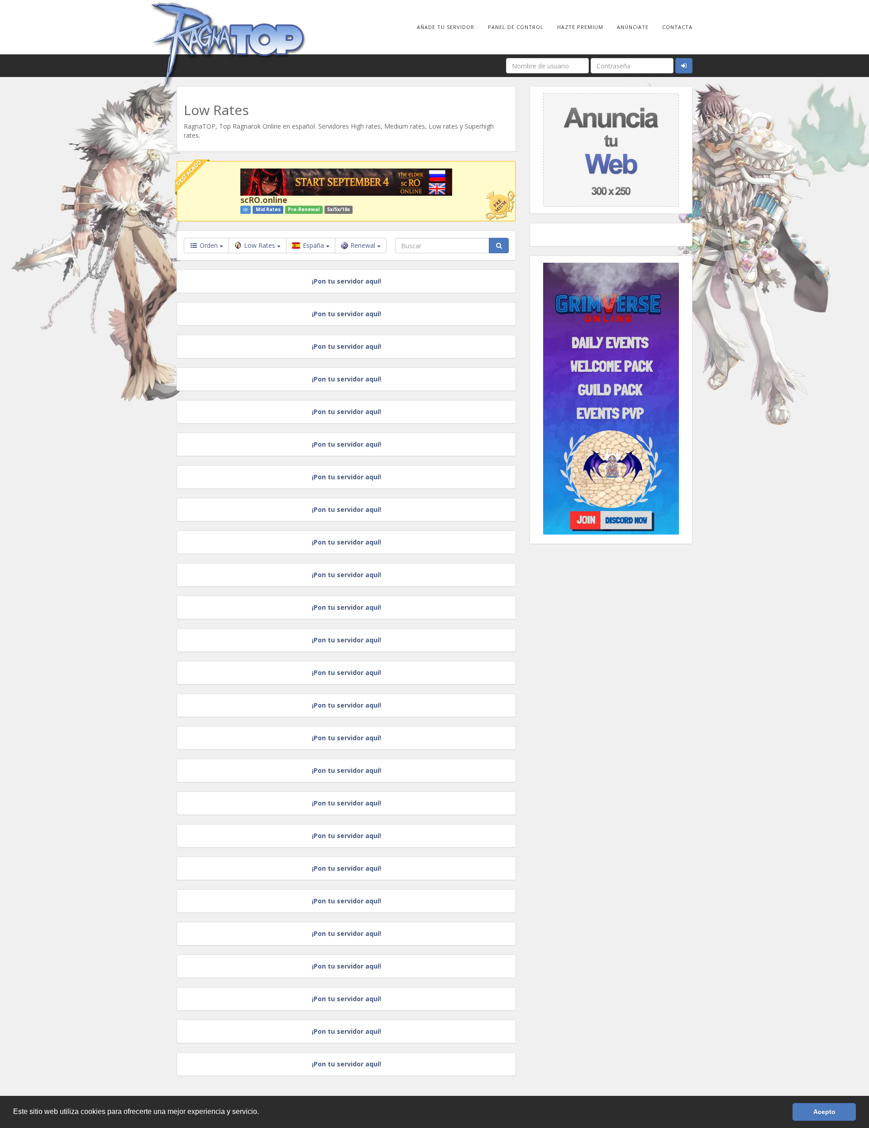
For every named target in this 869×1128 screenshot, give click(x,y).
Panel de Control (516, 27)
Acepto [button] (824, 1111)
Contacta (677, 27)
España (313, 245)
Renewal (363, 245)
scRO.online (263, 199)
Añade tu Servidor (445, 27)
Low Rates (260, 245)
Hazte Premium (580, 27)
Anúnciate (633, 27)
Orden (209, 245)
